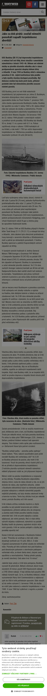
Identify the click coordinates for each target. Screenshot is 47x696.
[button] (23, 673)
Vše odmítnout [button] (23, 680)
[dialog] (23, 670)
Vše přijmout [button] (23, 686)
